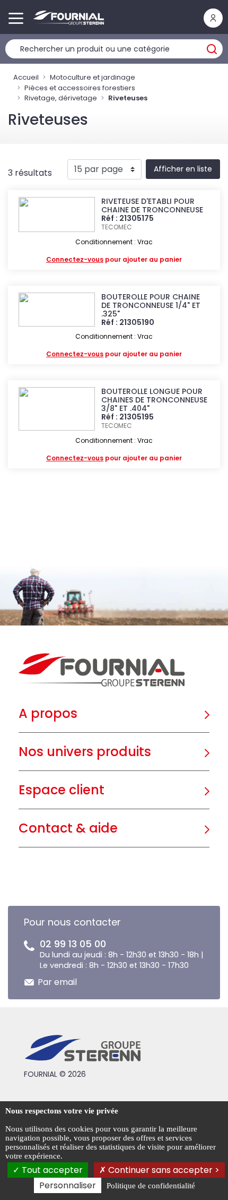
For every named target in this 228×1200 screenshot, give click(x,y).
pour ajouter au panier (114, 259)
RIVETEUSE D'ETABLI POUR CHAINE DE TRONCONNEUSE (152, 205)
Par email (57, 982)
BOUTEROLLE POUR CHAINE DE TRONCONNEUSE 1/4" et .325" (150, 305)
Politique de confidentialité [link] (151, 1185)
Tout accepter (51, 1170)
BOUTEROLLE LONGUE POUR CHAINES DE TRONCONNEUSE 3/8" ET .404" (154, 400)
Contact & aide (68, 828)
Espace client (61, 790)
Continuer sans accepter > (163, 1170)
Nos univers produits (85, 751)
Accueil (26, 77)
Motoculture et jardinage (92, 77)
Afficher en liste (183, 169)
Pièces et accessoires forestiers (79, 88)
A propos (48, 713)
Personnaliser (67, 1185)
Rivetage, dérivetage (60, 98)
